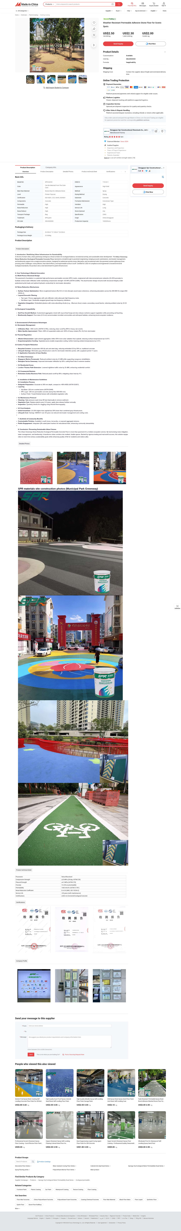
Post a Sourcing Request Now (73, 1054)
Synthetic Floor (152, 1200)
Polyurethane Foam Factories (67, 1200)
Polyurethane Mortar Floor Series (63, 1170)
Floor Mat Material (109, 1200)
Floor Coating (92, 1189)
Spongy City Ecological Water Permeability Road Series (145, 1166)
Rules (164, 11)
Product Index (127, 1216)
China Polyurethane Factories (43, 1200)
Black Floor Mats (125, 1200)
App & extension (140, 11)
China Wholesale (82, 1216)
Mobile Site (136, 1216)
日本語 (113, 1218)
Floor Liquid (138, 1200)
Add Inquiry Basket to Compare (57, 87)
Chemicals (24, 15)
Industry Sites (104, 1216)
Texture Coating (78, 1189)
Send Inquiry (118, 44)
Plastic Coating (36, 1189)
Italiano (80, 1218)
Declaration (112, 1223)
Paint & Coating (33, 15)
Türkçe (131, 1218)
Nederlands (94, 1218)
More (17, 1208)
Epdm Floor (20, 1205)
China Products (49, 1216)
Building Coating (45, 15)
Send (31, 1054)
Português (56, 1218)
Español (48, 1218)
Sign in (164, 5)
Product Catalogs (44, 1162)
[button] (121, 171)
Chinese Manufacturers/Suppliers (65, 1216)
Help (128, 11)
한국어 (107, 1218)
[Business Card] (163, 177)
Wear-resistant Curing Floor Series (64, 1166)
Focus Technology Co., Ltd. (77, 1223)
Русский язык (72, 1218)
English (41, 1218)
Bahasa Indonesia (149, 1218)
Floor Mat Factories (23, 1200)
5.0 (139, 171)
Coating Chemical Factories (90, 1200)
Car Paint (48, 1189)
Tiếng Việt (138, 1218)
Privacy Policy (122, 1223)
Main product (94, 1170)
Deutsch (86, 1218)
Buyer (118, 11)
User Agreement (102, 1223)
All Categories (22, 11)
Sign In (106, 158)
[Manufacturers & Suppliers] (26, 4)
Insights (143, 1216)
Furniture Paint (22, 1189)
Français (63, 1218)
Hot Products (39, 1216)
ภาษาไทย (124, 1218)
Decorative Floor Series (22, 1166)
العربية (101, 1218)
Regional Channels (115, 1216)
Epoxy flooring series (21, 1170)
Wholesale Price (93, 1216)
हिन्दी (119, 1218)
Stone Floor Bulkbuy (35, 1205)
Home (17, 15)
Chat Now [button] (152, 44)
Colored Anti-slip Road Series (99, 1166)
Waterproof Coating (62, 1189)
